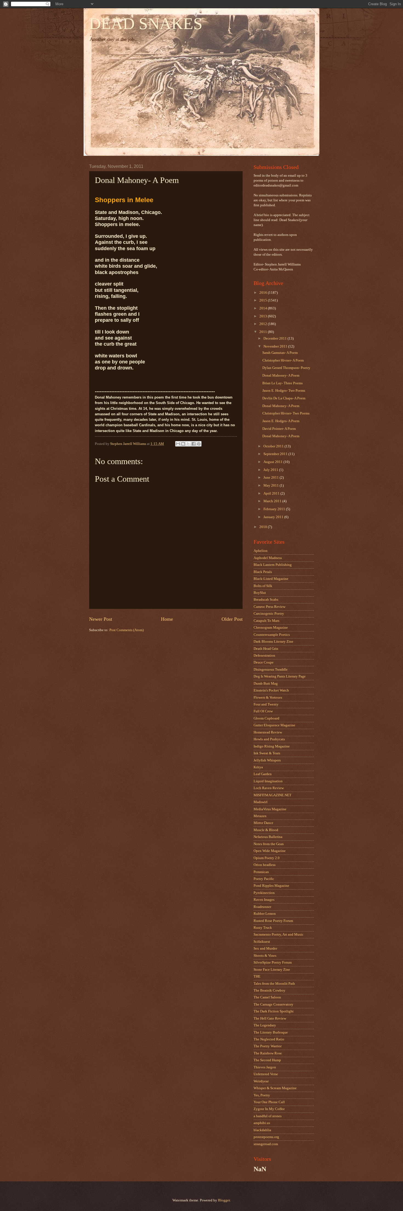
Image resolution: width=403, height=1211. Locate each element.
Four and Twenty (266, 704)
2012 (263, 324)
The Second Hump (267, 1060)
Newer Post (100, 619)
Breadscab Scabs (266, 600)
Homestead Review (268, 732)
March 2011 (272, 501)
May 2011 (271, 485)
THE (257, 976)
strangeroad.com (266, 1144)
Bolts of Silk (263, 586)
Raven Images (264, 900)
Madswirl (261, 802)
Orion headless (265, 865)
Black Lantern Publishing (273, 565)
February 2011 (274, 509)
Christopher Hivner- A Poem (283, 360)
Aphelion (261, 551)
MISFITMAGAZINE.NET (272, 795)
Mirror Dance (263, 823)
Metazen (260, 816)
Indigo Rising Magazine (272, 746)
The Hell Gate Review (270, 1018)
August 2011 (273, 462)
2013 (263, 316)
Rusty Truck (263, 928)
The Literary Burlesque (271, 1032)
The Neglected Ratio (269, 1039)
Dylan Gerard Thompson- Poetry (286, 368)
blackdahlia (262, 1130)
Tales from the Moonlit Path (274, 984)
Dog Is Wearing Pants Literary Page (280, 676)
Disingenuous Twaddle (271, 669)
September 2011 (275, 454)
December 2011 (275, 338)
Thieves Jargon (265, 1067)
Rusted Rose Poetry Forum (273, 921)
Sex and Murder (265, 948)
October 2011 (274, 446)
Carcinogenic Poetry (269, 614)
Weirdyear (261, 1081)
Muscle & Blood (266, 830)
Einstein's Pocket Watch (271, 690)
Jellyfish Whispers (267, 760)
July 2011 (271, 470)
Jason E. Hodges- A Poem (280, 421)
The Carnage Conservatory (273, 1004)
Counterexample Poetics (272, 635)
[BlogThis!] (183, 444)
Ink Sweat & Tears (267, 753)
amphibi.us (262, 1123)
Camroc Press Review (269, 607)
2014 (263, 308)
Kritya (258, 767)
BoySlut (260, 593)
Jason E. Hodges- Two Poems (283, 391)
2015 (263, 300)
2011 (263, 332)
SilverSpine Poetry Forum (273, 962)
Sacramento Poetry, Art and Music (278, 934)
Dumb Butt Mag (266, 683)
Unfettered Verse (266, 1074)
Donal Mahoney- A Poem (280, 375)
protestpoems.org (266, 1137)
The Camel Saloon (267, 997)
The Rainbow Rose (268, 1053)
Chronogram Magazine (271, 628)
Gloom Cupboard (266, 718)
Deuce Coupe (264, 662)
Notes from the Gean (269, 844)
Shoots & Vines (265, 956)
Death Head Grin (266, 649)
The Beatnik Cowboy (269, 990)
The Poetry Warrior (268, 1046)
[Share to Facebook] (193, 444)
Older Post (232, 619)
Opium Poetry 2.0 (267, 858)
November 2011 (275, 346)
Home (167, 619)
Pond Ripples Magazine (271, 886)
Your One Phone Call (269, 1102)
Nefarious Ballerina (268, 837)
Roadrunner (262, 907)
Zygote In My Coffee (269, 1109)
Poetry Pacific (264, 879)
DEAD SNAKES (145, 24)
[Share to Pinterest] (199, 444)
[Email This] (178, 444)
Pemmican (261, 872)
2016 (263, 293)
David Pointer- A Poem (279, 429)
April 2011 (271, 493)
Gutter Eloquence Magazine (274, 725)
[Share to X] (188, 444)
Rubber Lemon (265, 914)
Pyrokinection (264, 893)
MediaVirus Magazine (270, 809)
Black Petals (263, 572)
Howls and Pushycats (269, 739)
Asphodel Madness (268, 558)
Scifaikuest (262, 942)
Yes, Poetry (262, 1095)
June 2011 (271, 477)
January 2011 (273, 517)
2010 (263, 527)
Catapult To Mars (266, 621)
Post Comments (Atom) (126, 630)
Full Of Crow (263, 711)
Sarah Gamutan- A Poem (280, 353)
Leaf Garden (263, 774)
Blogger (224, 1200)
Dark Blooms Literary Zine (273, 641)
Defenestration (264, 655)
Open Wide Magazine (270, 851)
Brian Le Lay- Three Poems (282, 383)
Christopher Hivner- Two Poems (286, 413)
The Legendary (265, 1025)
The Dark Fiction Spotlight (274, 1011)
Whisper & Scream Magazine (275, 1088)
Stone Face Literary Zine (272, 970)
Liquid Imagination (268, 781)
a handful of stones (268, 1116)
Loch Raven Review (269, 788)
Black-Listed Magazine (271, 579)
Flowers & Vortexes (268, 697)
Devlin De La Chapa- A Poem (283, 398)
